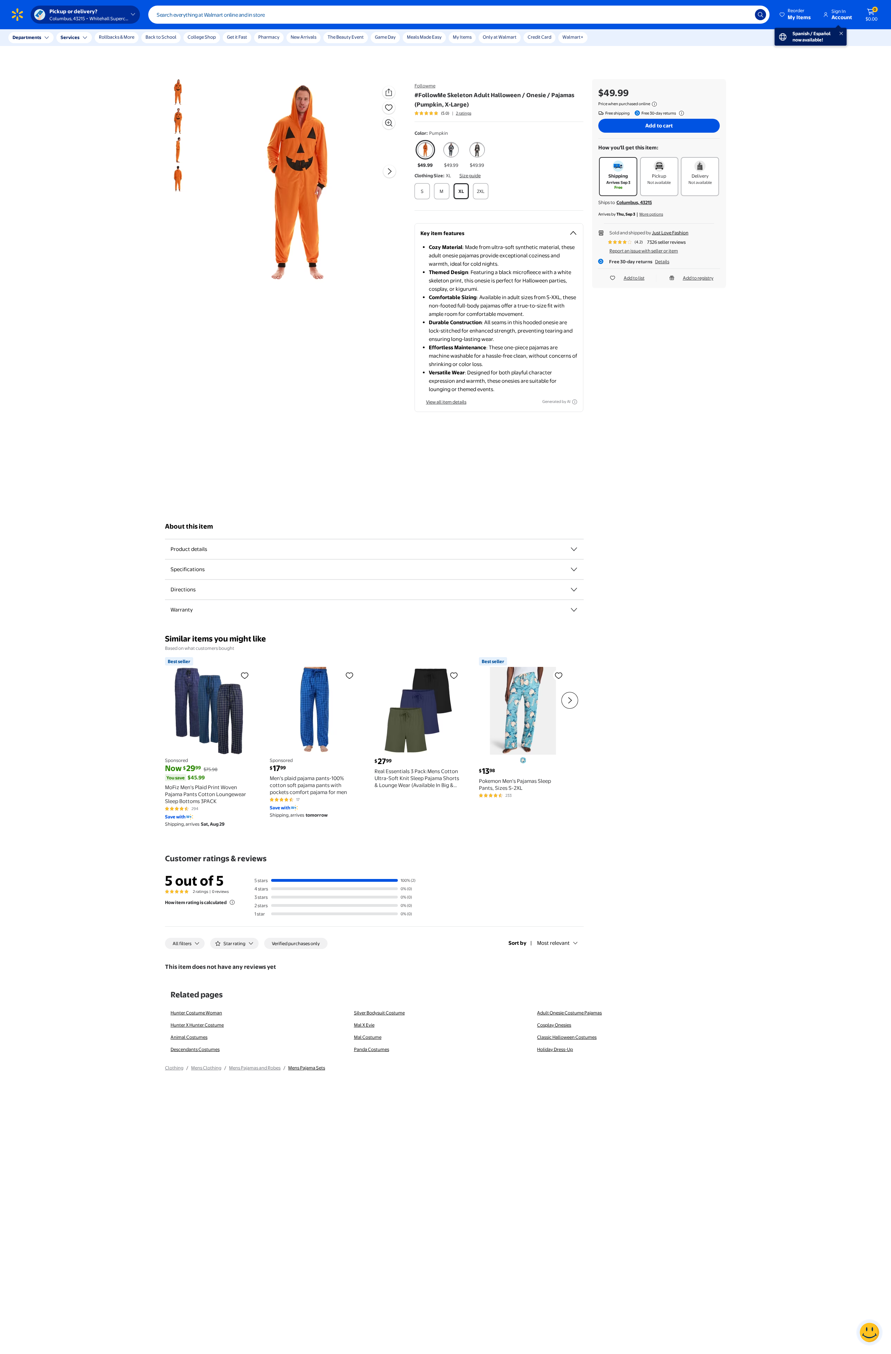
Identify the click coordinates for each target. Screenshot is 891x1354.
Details (662, 261)
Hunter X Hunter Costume (197, 1025)
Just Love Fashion (670, 232)
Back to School (160, 37)
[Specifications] (574, 569)
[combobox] (459, 15)
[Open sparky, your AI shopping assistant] (869, 1332)
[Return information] (680, 113)
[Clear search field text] (744, 15)
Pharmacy (268, 37)
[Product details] (574, 549)
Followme (425, 85)
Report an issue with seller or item (643, 251)
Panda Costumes (371, 1049)
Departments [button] (27, 37)
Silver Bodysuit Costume (379, 1013)
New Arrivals (303, 37)
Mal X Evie (364, 1025)
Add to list (634, 278)
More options (651, 214)
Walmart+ (572, 37)
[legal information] (654, 104)
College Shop (202, 37)
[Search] (760, 14)
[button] (795, 15)
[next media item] (389, 171)
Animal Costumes (189, 1037)
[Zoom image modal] (389, 123)
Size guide (470, 175)
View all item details (446, 402)
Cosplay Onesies (554, 1025)
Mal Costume (367, 1037)
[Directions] (574, 589)
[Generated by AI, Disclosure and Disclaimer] (574, 401)
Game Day (385, 37)
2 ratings (463, 113)
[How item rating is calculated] (232, 902)
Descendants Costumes (195, 1049)
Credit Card (539, 37)
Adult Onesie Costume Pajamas (569, 1013)
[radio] (425, 154)
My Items (462, 37)
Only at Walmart (500, 37)
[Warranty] (574, 609)
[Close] (129, 37)
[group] (443, 113)
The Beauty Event (346, 37)
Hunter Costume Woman (196, 1013)
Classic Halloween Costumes (567, 1037)
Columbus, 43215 (634, 202)
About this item (189, 526)
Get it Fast (237, 37)
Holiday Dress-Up (555, 1049)
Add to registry (698, 278)
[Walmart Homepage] (17, 15)
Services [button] (70, 37)
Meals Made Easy (424, 37)
